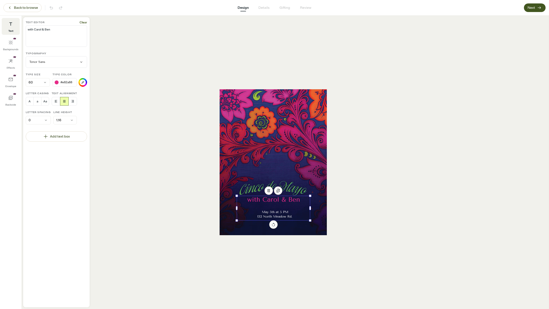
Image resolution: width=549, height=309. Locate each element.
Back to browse (26, 8)
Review (305, 8)
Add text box (60, 136)
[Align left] (56, 101)
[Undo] (51, 7)
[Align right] (72, 101)
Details (264, 8)
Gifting (284, 8)
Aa (45, 101)
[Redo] (60, 7)
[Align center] (64, 101)
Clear (83, 22)
